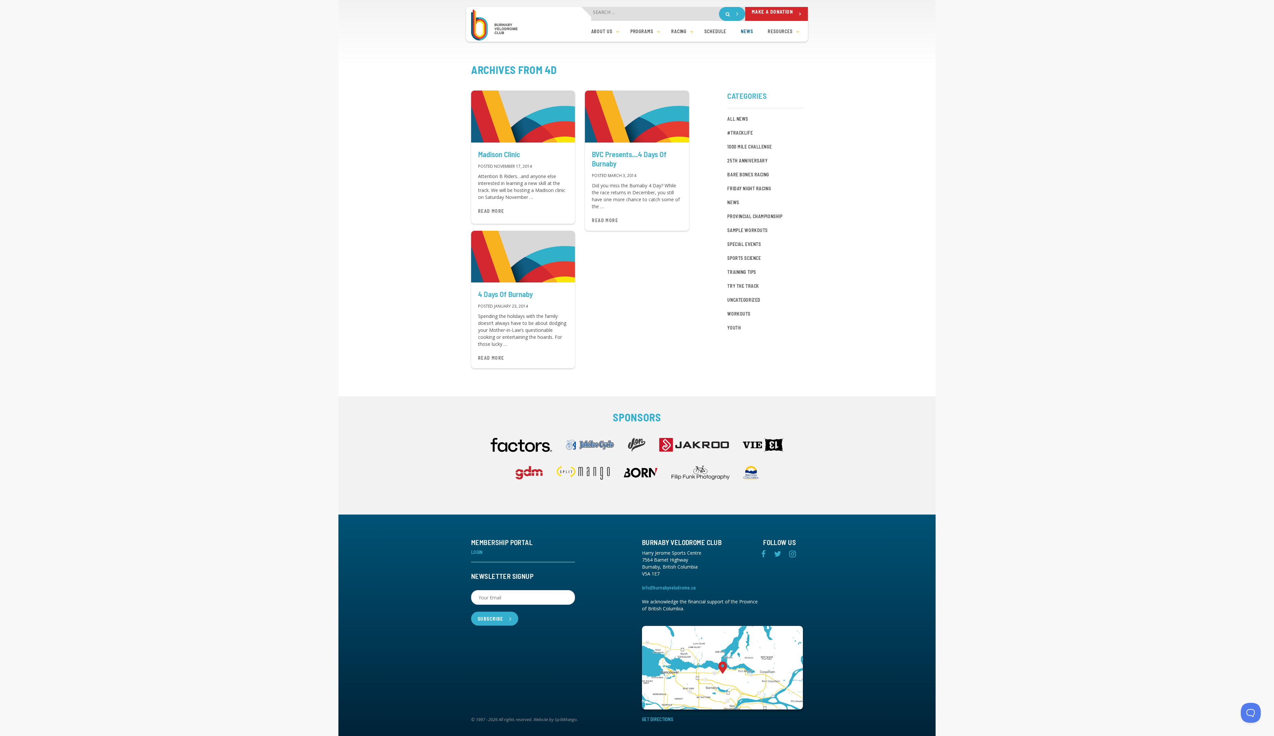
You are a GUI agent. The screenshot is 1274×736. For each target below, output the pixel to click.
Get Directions (657, 719)
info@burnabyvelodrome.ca (669, 587)
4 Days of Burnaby (505, 294)
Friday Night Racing (749, 188)
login (476, 552)
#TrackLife (740, 133)
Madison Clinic (499, 154)
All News (737, 119)
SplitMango (566, 719)
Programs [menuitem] (641, 31)
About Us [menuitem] (601, 31)
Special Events (744, 244)
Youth (734, 328)
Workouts (738, 314)
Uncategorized (743, 300)
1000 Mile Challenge (749, 147)
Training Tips (741, 272)
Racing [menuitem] (678, 31)
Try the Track (743, 286)
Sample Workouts (747, 230)
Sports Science (744, 258)
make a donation (772, 12)
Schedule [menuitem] (715, 31)
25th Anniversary (747, 160)
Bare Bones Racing (748, 174)
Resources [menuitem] (780, 31)
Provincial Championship (754, 216)
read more (491, 211)
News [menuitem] (747, 31)
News (733, 202)
